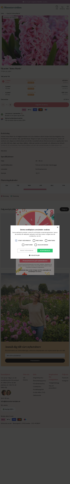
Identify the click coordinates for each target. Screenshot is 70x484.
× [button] (57, 227)
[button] (35, 255)
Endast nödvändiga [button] (26, 250)
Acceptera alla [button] (45, 250)
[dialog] (35, 242)
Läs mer (39, 236)
